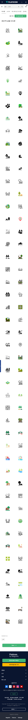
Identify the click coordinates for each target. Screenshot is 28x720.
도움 (3, 676)
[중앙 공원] (8, 68)
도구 (3, 673)
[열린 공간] (8, 357)
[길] (20, 106)
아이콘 (3, 11)
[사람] (20, 559)
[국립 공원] (8, 144)
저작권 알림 (9, 699)
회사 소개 (4, 679)
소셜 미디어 (14, 682)
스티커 (8, 11)
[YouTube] (21, 686)
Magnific (8, 717)
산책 (3, 639)
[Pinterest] (14, 686)
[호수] (20, 496)
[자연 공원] (8, 56)
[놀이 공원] (8, 307)
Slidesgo (20, 717)
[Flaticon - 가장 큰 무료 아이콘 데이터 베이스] (12, 2)
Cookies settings (18, 699)
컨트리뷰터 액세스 (14, 660)
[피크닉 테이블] (20, 194)
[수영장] (8, 383)
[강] (8, 106)
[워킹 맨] (8, 420)
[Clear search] (18, 6)
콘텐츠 (3, 670)
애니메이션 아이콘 (16, 11)
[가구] (20, 609)
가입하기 (14, 694)
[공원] (8, 30)
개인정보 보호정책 (14, 697)
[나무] (20, 295)
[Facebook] (6, 686)
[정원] (20, 320)
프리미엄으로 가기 (14, 664)
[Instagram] (17, 686)
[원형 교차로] (8, 269)
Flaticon (14, 717)
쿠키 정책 (21, 697)
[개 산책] (8, 622)
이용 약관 (7, 697)
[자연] (20, 206)
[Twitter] (10, 686)
